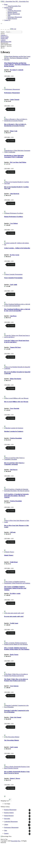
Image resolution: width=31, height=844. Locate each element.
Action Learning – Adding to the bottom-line (17, 248)
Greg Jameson (14, 686)
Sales (9, 15)
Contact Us (7, 20)
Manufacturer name (6, 41)
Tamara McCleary (15, 347)
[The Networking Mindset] (11, 737)
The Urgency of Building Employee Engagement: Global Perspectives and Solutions (15, 588)
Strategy (10, 9)
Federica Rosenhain (16, 438)
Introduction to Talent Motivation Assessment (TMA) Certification (14, 156)
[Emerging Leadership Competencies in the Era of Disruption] (17, 707)
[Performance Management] (12, 89)
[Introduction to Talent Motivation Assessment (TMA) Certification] (17, 152)
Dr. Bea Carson (14, 255)
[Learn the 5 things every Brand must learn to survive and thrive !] (17, 337)
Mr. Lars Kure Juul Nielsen (18, 162)
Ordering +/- (4, 35)
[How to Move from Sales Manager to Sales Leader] (17, 522)
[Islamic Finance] (9, 552)
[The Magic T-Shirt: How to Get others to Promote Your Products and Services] (17, 675)
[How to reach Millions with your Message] (16, 398)
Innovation (7, 818)
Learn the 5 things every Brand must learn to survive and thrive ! (16, 341)
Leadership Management (14, 10)
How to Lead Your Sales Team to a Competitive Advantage (14, 463)
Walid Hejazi (14, 562)
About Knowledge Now (14, 6)
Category (3, 40)
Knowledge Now (15, 841)
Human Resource (12, 18)
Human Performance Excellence (13, 216)
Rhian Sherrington (15, 378)
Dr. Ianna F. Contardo (16, 70)
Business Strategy (12, 12)
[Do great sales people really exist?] (14, 613)
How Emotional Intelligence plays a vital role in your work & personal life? (17, 309)
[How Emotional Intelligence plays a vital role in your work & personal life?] (17, 305)
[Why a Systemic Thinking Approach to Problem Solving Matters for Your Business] (17, 644)
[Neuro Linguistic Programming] (13, 274)
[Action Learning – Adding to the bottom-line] (17, 244)
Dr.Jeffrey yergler (15, 593)
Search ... (3, 32)
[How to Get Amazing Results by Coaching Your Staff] (17, 183)
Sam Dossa (13, 316)
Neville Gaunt (14, 623)
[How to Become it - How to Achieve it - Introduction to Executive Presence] (17, 120)
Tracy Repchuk (14, 408)
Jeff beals (13, 532)
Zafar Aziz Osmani (15, 717)
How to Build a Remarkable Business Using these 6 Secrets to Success (17, 772)
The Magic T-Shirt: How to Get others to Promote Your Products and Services (16, 679)
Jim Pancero (13, 469)
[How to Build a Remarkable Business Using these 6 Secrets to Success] (17, 768)
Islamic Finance (8, 555)
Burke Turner (14, 654)
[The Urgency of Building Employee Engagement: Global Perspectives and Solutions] (17, 583)
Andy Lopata (14, 747)
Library (6, 824)
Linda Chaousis (14, 99)
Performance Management (15, 17)
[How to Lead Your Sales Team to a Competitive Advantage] (17, 459)
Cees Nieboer (14, 223)
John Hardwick (14, 193)
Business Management (14, 14)
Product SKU (4, 38)
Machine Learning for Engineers (13, 431)
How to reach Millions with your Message (16, 401)
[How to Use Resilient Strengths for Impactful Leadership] (17, 368)
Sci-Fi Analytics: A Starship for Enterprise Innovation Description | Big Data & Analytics (16, 495)
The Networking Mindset (11, 740)
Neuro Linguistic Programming (13, 278)
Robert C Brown (15, 778)
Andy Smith (13, 284)
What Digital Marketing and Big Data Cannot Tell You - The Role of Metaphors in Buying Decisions (17, 64)
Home (5, 4)
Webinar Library (8, 7)
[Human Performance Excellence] (13, 213)
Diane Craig (13, 131)
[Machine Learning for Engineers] (13, 428)
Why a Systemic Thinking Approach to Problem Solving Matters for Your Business (16, 648)
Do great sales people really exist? (14, 616)
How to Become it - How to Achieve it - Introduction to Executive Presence (15, 124)
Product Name (5, 37)
